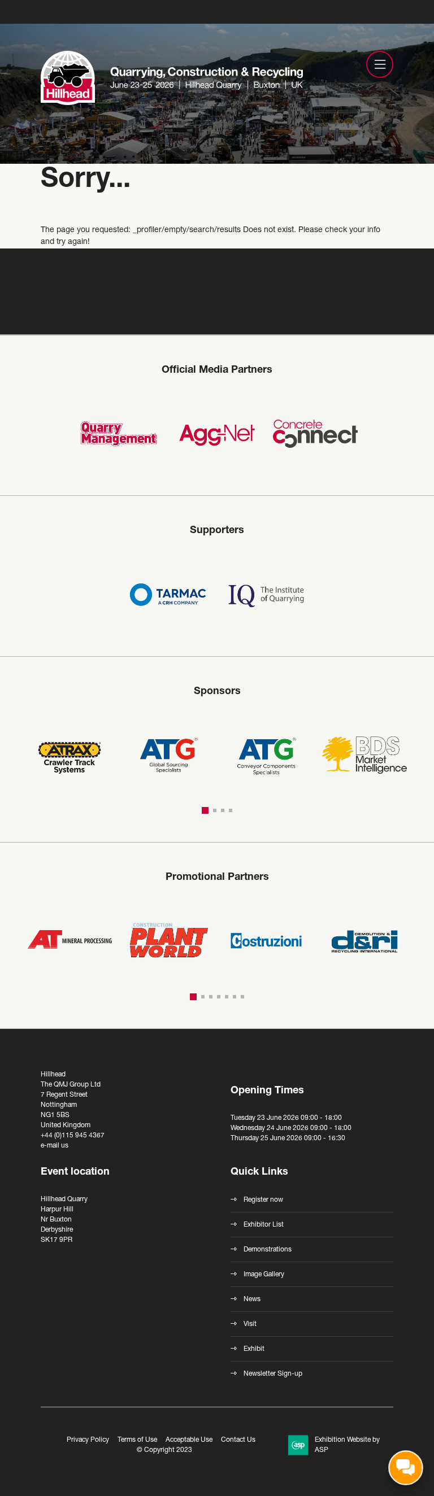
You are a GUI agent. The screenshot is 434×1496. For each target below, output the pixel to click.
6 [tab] (234, 996)
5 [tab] (226, 996)
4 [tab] (230, 810)
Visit (250, 1324)
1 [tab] (205, 810)
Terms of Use (137, 1440)
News (252, 1299)
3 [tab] (222, 810)
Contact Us (238, 1440)
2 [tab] (214, 810)
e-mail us (54, 1145)
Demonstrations (268, 1249)
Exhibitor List (264, 1225)
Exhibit (254, 1349)
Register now (263, 1200)
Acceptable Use (189, 1440)
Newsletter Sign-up (273, 1374)
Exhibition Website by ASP (347, 1445)
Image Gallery (264, 1274)
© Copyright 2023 (164, 1450)
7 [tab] (242, 996)
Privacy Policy (88, 1440)
